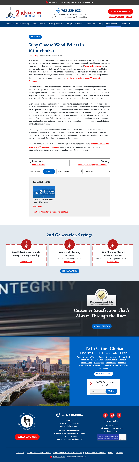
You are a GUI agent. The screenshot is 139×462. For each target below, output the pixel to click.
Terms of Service (113, 438)
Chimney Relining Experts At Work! (92, 165)
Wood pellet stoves (92, 66)
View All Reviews (102, 326)
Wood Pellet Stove (60, 212)
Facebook (105, 415)
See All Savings (69, 271)
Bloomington (111, 357)
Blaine (101, 357)
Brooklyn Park (124, 357)
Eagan (93, 359)
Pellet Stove (35, 37)
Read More (89, 2)
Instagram (112, 415)
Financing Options (116, 16)
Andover (80, 357)
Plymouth (122, 362)
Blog (36, 56)
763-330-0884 (72, 10)
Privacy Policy (106, 438)
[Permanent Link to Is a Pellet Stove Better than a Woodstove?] (44, 192)
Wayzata (108, 365)
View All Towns (103, 373)
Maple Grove (86, 362)
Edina (101, 359)
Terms (125, 439)
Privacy (121, 439)
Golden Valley (111, 359)
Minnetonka (46, 212)
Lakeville (122, 359)
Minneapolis (99, 362)
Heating (36, 212)
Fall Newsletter (38, 165)
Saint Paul (99, 365)
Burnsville (85, 359)
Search (48, 171)
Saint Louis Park (85, 365)
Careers (129, 16)
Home (31, 56)
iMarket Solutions (59, 457)
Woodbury (103, 368)
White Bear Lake (121, 365)
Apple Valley (91, 357)
